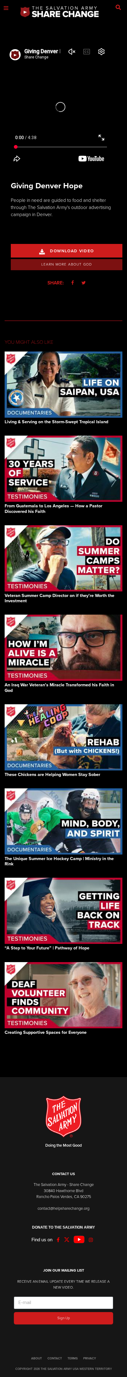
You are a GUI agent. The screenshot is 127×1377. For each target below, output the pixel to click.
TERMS (73, 1358)
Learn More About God (66, 264)
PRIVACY (89, 1358)
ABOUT (36, 1358)
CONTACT (54, 1358)
